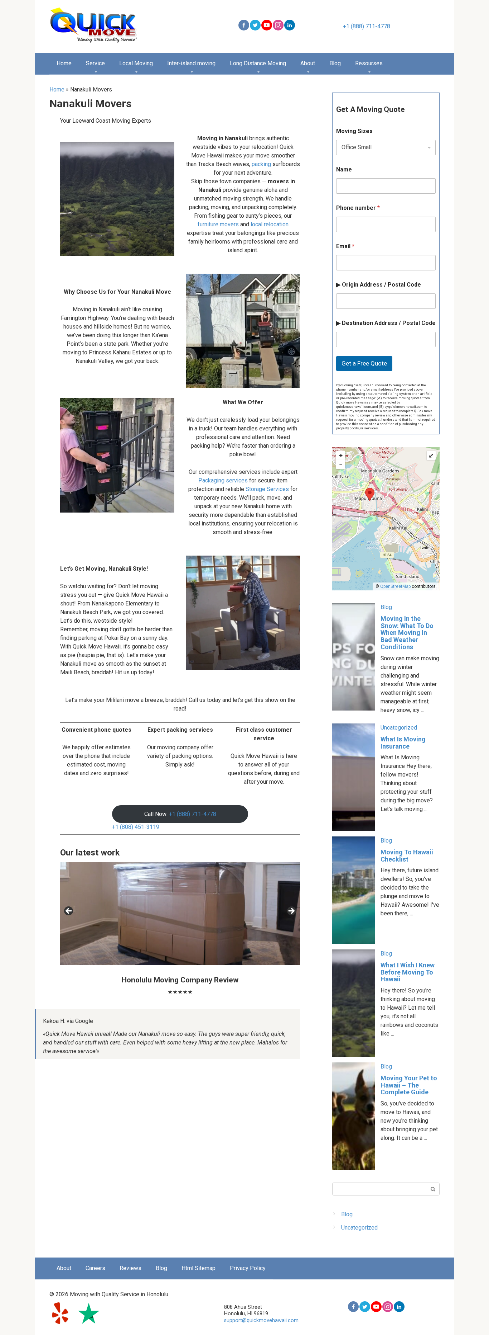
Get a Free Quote (364, 363)
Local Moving (136, 63)
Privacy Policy (248, 1268)
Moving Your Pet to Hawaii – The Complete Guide (409, 1085)
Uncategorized (399, 727)
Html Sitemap (198, 1268)
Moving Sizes (354, 131)
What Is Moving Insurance (403, 742)
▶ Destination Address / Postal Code (386, 323)
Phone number (358, 207)
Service (95, 63)
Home (64, 63)
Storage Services (267, 489)
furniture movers (218, 224)
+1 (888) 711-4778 (366, 26)
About (307, 63)
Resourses (369, 63)
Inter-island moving (191, 63)
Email (345, 246)
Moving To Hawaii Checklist (407, 855)
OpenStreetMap (395, 586)
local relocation (269, 224)
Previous (69, 911)
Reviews (130, 1268)
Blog (335, 63)
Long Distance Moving (258, 63)
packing (262, 164)
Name (344, 169)
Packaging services (223, 480)
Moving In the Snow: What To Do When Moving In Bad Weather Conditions (407, 633)
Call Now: (180, 814)
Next (291, 911)
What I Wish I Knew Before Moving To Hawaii (408, 972)
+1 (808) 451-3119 (135, 827)
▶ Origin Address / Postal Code (378, 284)
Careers (95, 1268)
